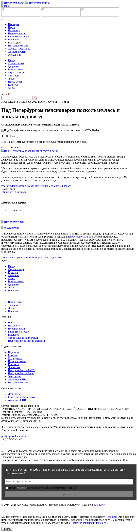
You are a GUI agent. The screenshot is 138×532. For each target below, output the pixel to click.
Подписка (14, 352)
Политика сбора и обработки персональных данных (31, 257)
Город (11, 60)
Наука (11, 27)
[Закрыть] (2, 451)
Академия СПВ (17, 51)
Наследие (13, 24)
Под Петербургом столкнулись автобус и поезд (31, 150)
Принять (7, 529)
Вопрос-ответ (16, 69)
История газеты (17, 361)
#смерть (29, 185)
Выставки (14, 39)
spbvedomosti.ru (79, 236)
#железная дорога (61, 185)
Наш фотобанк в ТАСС (21, 370)
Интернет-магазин (18, 45)
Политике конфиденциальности (89, 522)
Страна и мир (16, 72)
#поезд (5, 185)
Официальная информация (23, 337)
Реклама (13, 355)
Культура (13, 84)
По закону (14, 30)
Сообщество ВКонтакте (21, 397)
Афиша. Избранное (19, 48)
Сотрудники (15, 358)
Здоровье (13, 66)
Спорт (11, 87)
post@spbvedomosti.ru (13, 436)
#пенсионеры (42, 185)
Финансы (13, 75)
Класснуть (20, 192)
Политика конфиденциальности (26, 340)
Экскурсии (14, 54)
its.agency (99, 504)
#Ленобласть (17, 185)
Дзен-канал (14, 394)
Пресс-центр (15, 81)
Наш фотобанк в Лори (21, 373)
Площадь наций (17, 33)
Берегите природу (18, 36)
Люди (11, 78)
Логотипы (14, 367)
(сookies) (112, 516)
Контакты (13, 364)
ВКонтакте (7, 192)
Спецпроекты (16, 63)
